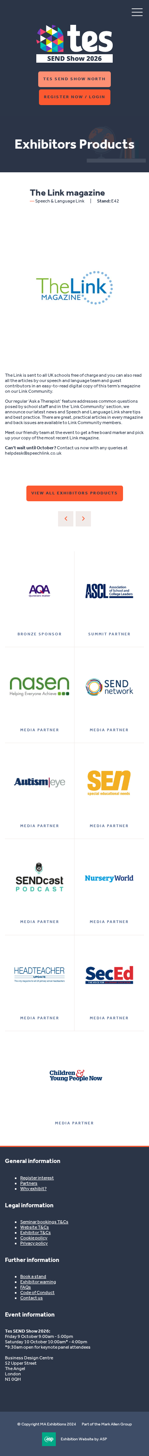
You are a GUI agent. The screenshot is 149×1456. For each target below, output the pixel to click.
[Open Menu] (137, 12)
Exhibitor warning (38, 1281)
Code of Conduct (37, 1292)
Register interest (37, 1178)
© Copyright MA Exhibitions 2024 (46, 1424)
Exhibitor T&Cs (35, 1232)
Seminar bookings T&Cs (44, 1221)
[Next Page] (83, 518)
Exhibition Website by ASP (84, 1439)
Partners (28, 1183)
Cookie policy (33, 1238)
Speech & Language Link (60, 201)
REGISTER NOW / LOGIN (74, 96)
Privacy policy (34, 1243)
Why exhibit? (33, 1188)
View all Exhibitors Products (74, 493)
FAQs (25, 1287)
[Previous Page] (65, 518)
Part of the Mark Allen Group (107, 1424)
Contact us (31, 1298)
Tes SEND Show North (74, 78)
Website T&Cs (34, 1227)
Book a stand (33, 1276)
